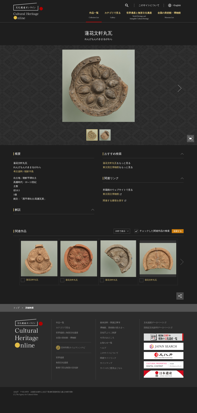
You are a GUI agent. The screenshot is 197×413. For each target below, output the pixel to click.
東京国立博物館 (111, 167)
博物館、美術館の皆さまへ (112, 328)
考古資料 (18, 171)
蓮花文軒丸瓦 (110, 163)
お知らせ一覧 (106, 343)
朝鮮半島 (29, 171)
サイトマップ (106, 363)
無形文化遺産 (62, 363)
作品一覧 (94, 15)
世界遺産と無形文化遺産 (139, 16)
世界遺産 (60, 357)
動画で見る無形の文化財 (67, 368)
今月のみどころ (107, 338)
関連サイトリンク (108, 358)
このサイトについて (149, 5)
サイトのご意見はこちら (111, 368)
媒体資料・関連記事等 (110, 322)
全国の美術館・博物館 (169, 15)
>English (176, 5)
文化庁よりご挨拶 (108, 333)
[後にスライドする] (179, 88)
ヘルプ (103, 348)
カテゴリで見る (113, 15)
